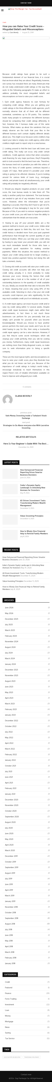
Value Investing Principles (31, 516)
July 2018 (8, 929)
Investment (27, 1004)
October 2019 (10, 862)
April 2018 (9, 946)
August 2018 (10, 924)
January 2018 (10, 963)
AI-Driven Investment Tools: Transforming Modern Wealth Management (33, 503)
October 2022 (10, 726)
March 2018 (9, 952)
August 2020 (10, 822)
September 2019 (11, 867)
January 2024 (10, 664)
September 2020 (12, 817)
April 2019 (9, 890)
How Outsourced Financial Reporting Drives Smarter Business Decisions (31, 472)
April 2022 (9, 743)
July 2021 (8, 771)
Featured (27, 987)
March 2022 (10, 749)
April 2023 (9, 698)
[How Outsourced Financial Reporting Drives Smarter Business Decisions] (10, 474)
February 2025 (11, 636)
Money (27, 1016)
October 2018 (10, 912)
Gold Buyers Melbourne (12, 1057)
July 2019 (8, 879)
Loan (27, 1010)
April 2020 (9, 845)
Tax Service (27, 1038)
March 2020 (10, 850)
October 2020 (11, 811)
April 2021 (9, 783)
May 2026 (9, 613)
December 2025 (11, 619)
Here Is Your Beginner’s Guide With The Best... (26, 443)
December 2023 (11, 670)
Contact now (26, 3)
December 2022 (11, 720)
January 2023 (10, 715)
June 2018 (9, 935)
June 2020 (9, 833)
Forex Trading (27, 999)
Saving (27, 1033)
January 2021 (10, 794)
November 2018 (11, 907)
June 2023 (9, 687)
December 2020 (11, 800)
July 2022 (9, 732)
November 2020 (11, 805)
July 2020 (9, 828)
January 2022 (10, 760)
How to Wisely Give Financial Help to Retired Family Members (34, 532)
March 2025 (10, 630)
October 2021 (10, 766)
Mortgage (27, 1021)
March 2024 (10, 658)
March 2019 (9, 895)
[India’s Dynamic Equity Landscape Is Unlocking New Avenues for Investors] (10, 489)
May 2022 (9, 737)
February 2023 (11, 709)
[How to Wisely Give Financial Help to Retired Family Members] (10, 535)
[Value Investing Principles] (10, 520)
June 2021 (9, 777)
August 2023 (10, 681)
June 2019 (9, 884)
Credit (27, 982)
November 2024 (11, 641)
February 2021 (10, 788)
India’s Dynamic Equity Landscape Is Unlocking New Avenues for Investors (32, 487)
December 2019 (11, 856)
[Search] (49, 10)
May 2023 (9, 692)
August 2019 (10, 873)
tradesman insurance (31, 1057)
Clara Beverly (14, 32)
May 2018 (9, 941)
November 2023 (11, 675)
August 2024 (10, 647)
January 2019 (10, 901)
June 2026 (9, 607)
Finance (27, 993)
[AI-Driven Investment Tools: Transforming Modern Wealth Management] (10, 504)
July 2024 (9, 653)
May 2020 (9, 839)
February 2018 (10, 958)
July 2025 (9, 624)
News (27, 1027)
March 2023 (10, 704)
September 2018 (11, 918)
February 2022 (11, 754)
